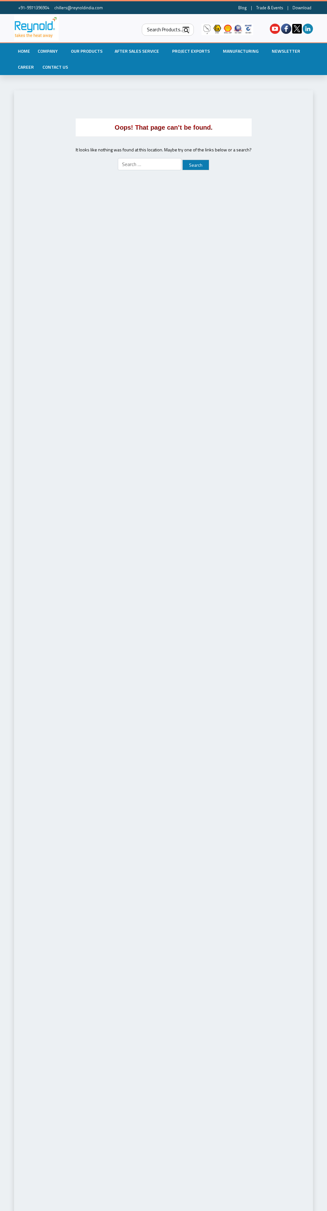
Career (26, 67)
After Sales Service (137, 51)
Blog (242, 7)
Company (48, 51)
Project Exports (191, 51)
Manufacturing (241, 51)
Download (302, 7)
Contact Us (55, 67)
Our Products (87, 51)
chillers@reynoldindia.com (78, 7)
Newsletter (286, 51)
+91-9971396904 (33, 7)
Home (24, 51)
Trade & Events (269, 7)
